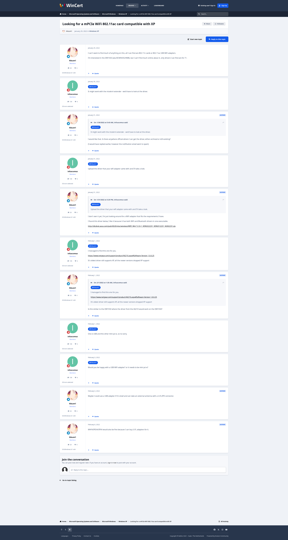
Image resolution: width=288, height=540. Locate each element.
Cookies (96, 536)
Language (64, 536)
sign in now (112, 463)
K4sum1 (69, 31)
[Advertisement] (144, 501)
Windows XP (94, 31)
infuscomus (73, 94)
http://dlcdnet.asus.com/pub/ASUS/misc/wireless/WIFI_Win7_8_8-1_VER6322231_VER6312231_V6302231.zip (132, 226)
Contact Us (87, 536)
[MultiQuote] (89, 73)
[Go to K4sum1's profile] (63, 31)
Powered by (217, 536)
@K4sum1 (93, 87)
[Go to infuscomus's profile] (72, 85)
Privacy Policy (76, 536)
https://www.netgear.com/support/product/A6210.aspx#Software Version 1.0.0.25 (121, 256)
